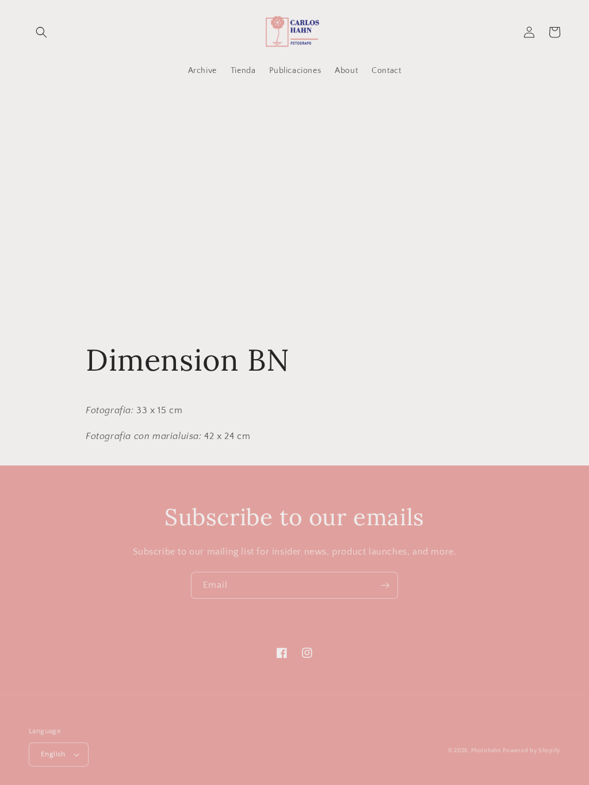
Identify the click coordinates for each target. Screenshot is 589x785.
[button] (41, 32)
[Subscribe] (384, 585)
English (53, 754)
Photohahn (485, 751)
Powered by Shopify (531, 751)
